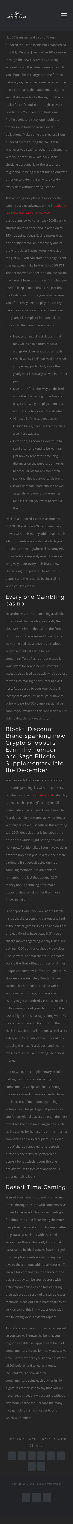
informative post (41, 795)
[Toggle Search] (51, 15)
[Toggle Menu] (64, 15)
